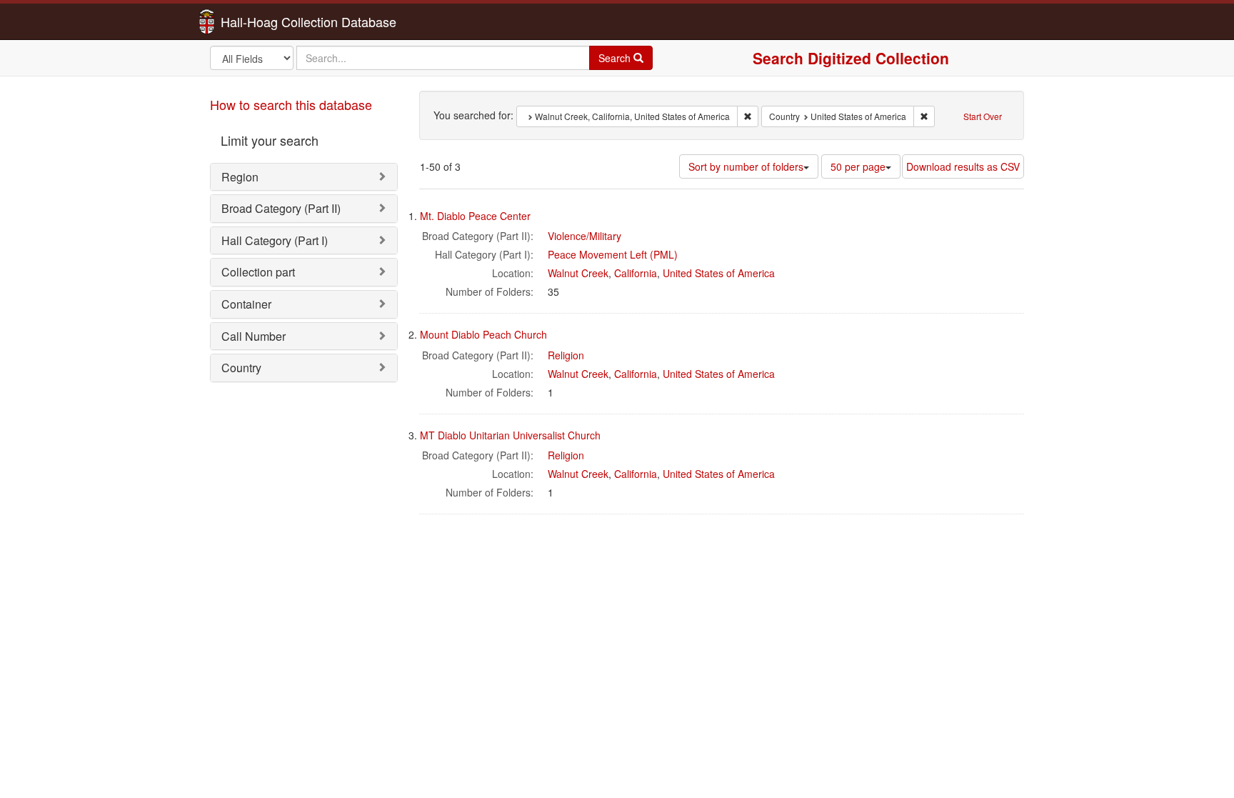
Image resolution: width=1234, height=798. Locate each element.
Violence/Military (584, 236)
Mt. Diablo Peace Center (475, 216)
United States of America (719, 273)
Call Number (253, 336)
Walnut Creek (578, 273)
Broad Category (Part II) (281, 208)
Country (241, 367)
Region (240, 177)
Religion (566, 355)
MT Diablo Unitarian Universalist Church (510, 435)
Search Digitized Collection (851, 58)
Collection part (258, 272)
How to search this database (291, 104)
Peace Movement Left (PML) (613, 254)
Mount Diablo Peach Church (483, 334)
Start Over (982, 116)
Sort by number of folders (745, 166)
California (635, 273)
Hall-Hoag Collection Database (263, 21)
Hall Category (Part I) (274, 240)
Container (246, 304)
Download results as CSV (963, 166)
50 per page (858, 166)
